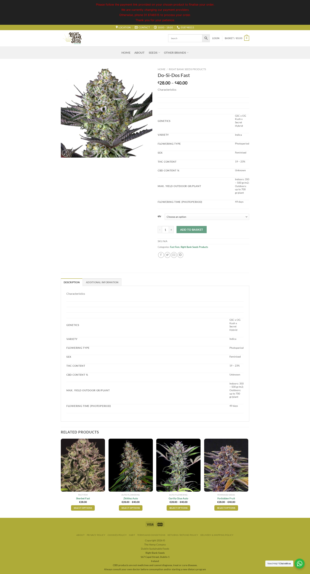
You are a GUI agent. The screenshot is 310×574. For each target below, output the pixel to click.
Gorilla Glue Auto (178, 498)
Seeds (153, 52)
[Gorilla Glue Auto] (178, 465)
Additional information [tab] (102, 282)
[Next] (248, 477)
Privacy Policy (96, 535)
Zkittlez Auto (130, 498)
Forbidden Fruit (226, 498)
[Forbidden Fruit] (226, 465)
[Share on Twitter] (167, 255)
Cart (132, 535)
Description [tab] (72, 282)
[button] (203, 89)
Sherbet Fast (83, 498)
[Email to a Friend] (174, 255)
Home (125, 52)
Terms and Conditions (151, 535)
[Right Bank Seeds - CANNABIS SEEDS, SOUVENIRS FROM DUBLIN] (79, 38)
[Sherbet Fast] (83, 465)
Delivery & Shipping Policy (217, 535)
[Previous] (61, 477)
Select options (83, 508)
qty (159, 216)
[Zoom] (65, 153)
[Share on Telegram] (180, 255)
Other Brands (175, 52)
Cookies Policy (117, 535)
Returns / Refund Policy (183, 535)
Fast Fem (175, 247)
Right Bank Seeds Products (187, 69)
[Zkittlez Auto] (131, 465)
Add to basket (191, 229)
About (139, 52)
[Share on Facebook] (161, 255)
